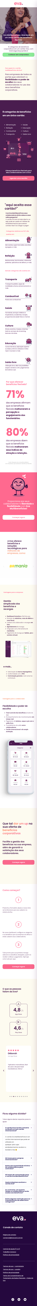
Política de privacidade (11, 1255)
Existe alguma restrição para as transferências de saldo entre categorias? (17, 1200)
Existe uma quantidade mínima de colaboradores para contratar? (17, 1167)
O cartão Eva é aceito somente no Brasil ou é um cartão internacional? (17, 1129)
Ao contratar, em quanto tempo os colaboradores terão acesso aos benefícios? (17, 1191)
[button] (4, 566)
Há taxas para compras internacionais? (14, 1159)
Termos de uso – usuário (11, 1269)
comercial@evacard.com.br (13, 1238)
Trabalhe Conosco (9, 1252)
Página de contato (9, 1235)
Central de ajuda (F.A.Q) (11, 1249)
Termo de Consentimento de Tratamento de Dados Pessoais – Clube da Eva (18, 1278)
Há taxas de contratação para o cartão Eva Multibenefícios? (17, 1175)
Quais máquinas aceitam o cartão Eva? (15, 1183)
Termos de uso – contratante (13, 1266)
